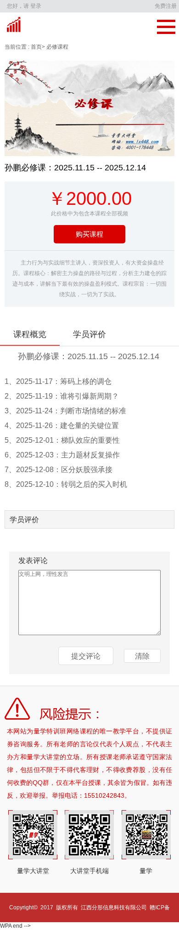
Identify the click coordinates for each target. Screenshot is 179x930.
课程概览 (29, 334)
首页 (35, 47)
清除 (142, 656)
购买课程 (89, 234)
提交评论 (86, 656)
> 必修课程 (55, 47)
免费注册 (166, 6)
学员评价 (89, 334)
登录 (35, 6)
